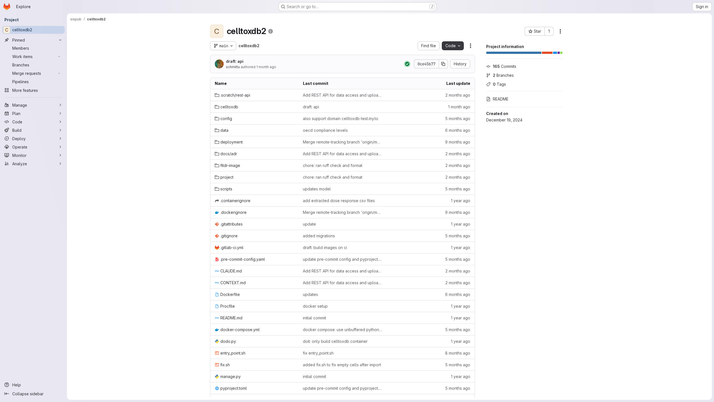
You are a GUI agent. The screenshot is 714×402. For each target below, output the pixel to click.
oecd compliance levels (325, 130)
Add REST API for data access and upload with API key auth (342, 95)
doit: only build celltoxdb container (335, 341)
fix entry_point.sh (318, 353)
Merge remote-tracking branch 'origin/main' (342, 142)
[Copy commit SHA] (443, 63)
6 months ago (457, 130)
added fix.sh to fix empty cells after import (342, 364)
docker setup (315, 306)
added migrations (319, 235)
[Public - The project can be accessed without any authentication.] (270, 31)
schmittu (233, 67)
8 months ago (457, 353)
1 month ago (266, 67)
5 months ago (457, 118)
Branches (503, 75)
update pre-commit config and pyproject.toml (342, 259)
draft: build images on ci (325, 247)
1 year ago (460, 200)
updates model (317, 188)
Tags (499, 84)
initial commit (314, 317)
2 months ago (457, 95)
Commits (504, 66)
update (309, 224)
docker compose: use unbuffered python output (342, 329)
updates (310, 294)
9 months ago (457, 142)
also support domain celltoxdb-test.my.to (340, 118)
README (500, 99)
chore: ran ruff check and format (332, 165)
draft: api (234, 61)
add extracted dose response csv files (339, 200)
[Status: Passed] (407, 64)
